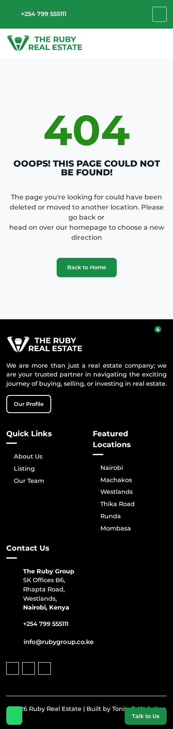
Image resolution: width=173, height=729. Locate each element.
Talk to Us (146, 716)
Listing (24, 468)
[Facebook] (12, 668)
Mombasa (115, 528)
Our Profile (29, 404)
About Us (28, 456)
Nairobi (111, 468)
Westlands (116, 492)
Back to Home (86, 267)
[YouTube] (28, 668)
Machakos (116, 480)
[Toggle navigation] (159, 14)
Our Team (29, 481)
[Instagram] (44, 668)
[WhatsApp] (14, 715)
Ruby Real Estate (55, 709)
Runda (110, 516)
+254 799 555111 (43, 14)
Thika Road (117, 504)
